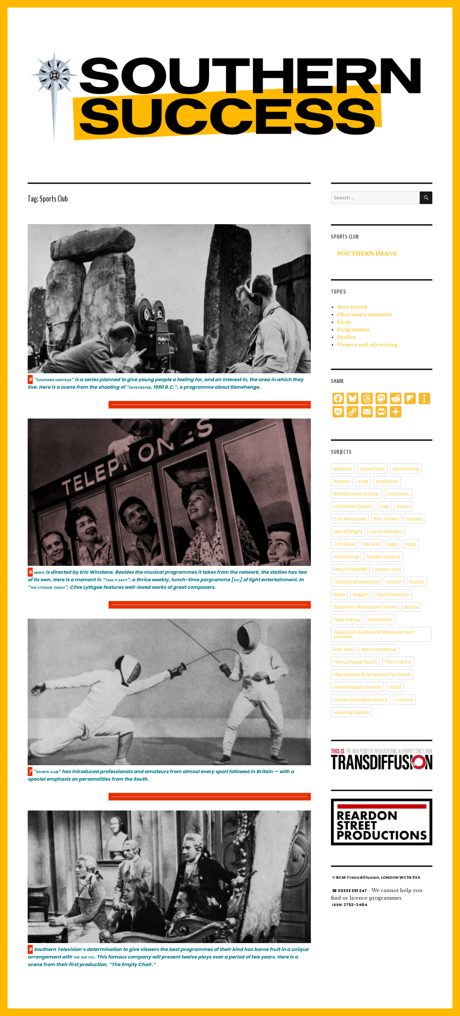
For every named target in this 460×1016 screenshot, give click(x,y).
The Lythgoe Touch (355, 662)
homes (414, 519)
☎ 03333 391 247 (349, 890)
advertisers (372, 468)
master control (383, 556)
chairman (397, 494)
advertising (405, 468)
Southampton (392, 594)
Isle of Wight (348, 531)
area (363, 481)
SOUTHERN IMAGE (367, 253)
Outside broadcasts (356, 582)
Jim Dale (344, 544)
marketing (346, 556)
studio (411, 607)
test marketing (378, 649)
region (394, 582)
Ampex (342, 481)
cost (384, 506)
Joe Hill (371, 544)
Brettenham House (356, 494)
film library (386, 519)
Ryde (339, 594)
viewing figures (351, 712)
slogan (361, 594)
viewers (404, 699)
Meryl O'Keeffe (350, 569)
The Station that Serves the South (372, 674)
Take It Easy (347, 619)
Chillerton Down (353, 506)
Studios (346, 337)
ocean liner (388, 569)
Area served (352, 307)
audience (387, 481)
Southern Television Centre (365, 607)
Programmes (353, 330)
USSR (394, 687)
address (343, 468)
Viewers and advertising (367, 345)
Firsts (344, 322)
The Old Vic (398, 662)
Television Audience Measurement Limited (374, 634)
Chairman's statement (364, 314)
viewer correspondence (361, 699)
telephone (380, 619)
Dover (403, 506)
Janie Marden (386, 531)
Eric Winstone (350, 519)
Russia (416, 582)
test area (344, 649)
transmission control (357, 687)
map (411, 544)
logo (392, 544)
